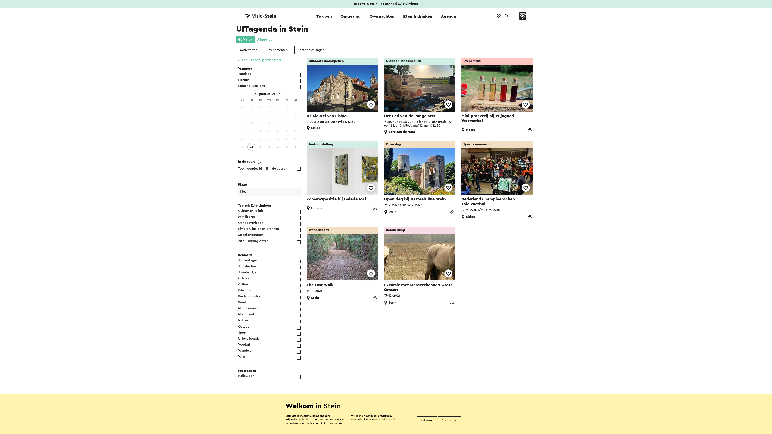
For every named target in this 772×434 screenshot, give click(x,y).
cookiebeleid (387, 419)
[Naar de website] (529, 130)
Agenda (448, 16)
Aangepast (450, 420)
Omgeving (351, 16)
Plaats (243, 184)
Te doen (324, 16)
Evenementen (277, 50)
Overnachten (382, 16)
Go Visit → (245, 39)
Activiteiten (248, 50)
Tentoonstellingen (311, 50)
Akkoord (426, 420)
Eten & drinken (417, 16)
